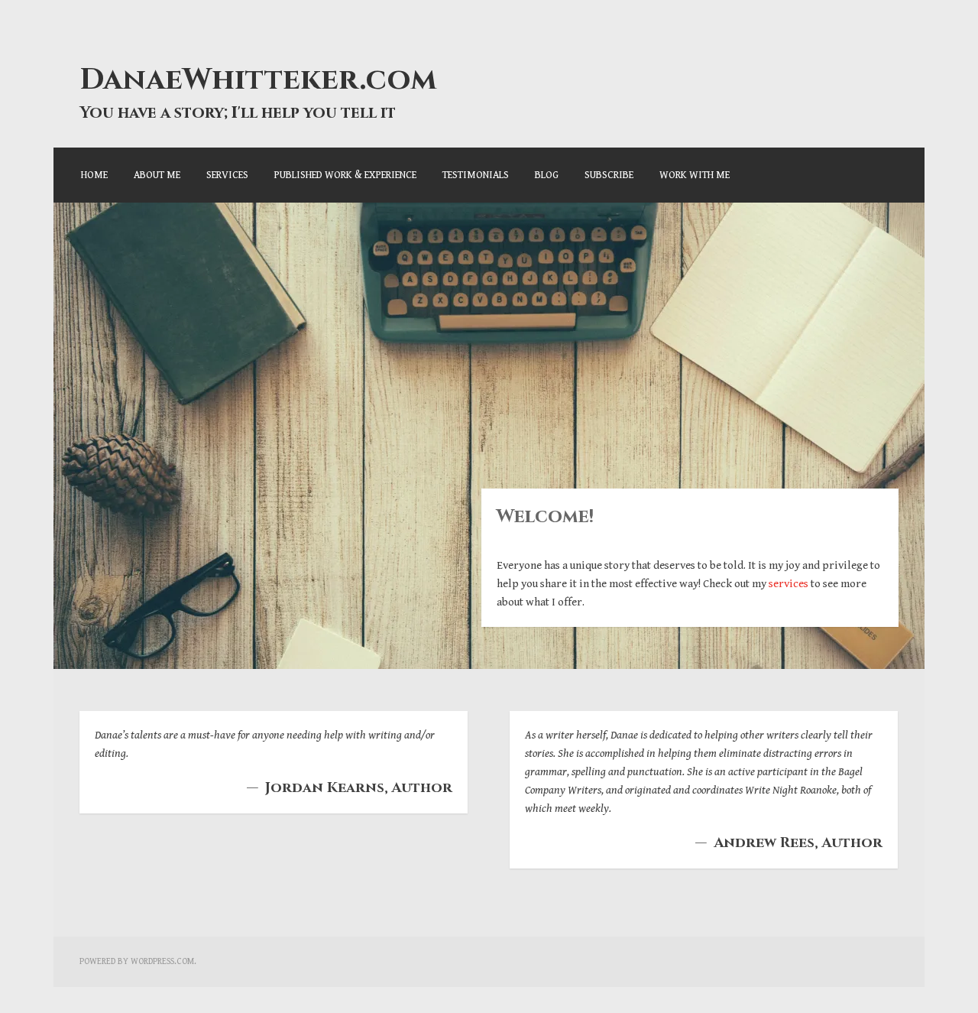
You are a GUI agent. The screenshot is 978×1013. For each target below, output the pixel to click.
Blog (547, 175)
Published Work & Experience (345, 175)
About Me (157, 175)
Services (227, 175)
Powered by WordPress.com (136, 961)
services (788, 583)
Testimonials (475, 175)
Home (94, 175)
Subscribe (609, 175)
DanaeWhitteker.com (257, 80)
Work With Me (694, 175)
